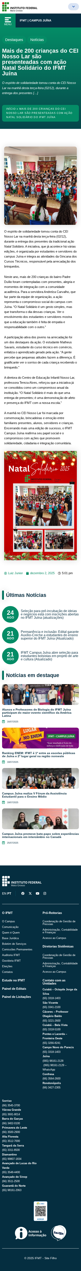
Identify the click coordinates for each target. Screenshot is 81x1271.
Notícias (37, 40)
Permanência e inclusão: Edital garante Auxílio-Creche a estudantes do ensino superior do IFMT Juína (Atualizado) (50, 635)
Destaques (14, 40)
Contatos (7, 971)
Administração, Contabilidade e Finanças (60, 931)
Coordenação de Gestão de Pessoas (59, 923)
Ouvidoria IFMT (11, 960)
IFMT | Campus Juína (35, 20)
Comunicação (10, 927)
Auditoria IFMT (11, 955)
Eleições (7, 966)
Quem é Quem (11, 932)
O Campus (8, 921)
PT (9, 893)
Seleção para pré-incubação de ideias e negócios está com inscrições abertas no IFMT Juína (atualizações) (50, 614)
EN (4, 893)
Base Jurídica (10, 938)
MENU (8, 24)
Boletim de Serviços (14, 943)
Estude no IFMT (13, 980)
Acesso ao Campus (54, 938)
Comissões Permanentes (17, 949)
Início (11, 108)
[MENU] (8, 20)
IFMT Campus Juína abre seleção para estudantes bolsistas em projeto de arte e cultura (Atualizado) (49, 656)
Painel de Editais (14, 988)
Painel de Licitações (16, 996)
